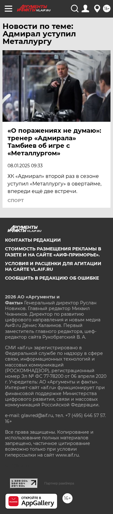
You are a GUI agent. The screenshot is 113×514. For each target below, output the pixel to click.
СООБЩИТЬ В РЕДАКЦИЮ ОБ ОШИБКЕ (52, 278)
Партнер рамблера (59, 483)
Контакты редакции (33, 240)
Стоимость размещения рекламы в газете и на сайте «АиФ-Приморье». (53, 251)
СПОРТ (16, 200)
